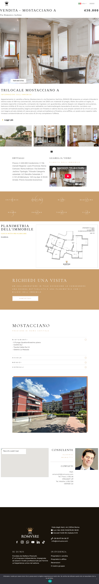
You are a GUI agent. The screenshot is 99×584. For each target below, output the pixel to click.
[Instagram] (22, 542)
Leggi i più (8, 120)
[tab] (49, 339)
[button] (49, 120)
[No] (97, 579)
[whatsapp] (27, 542)
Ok (50, 581)
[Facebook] (17, 542)
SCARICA (4, 237)
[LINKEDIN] (38, 542)
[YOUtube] (32, 542)
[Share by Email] (51, 151)
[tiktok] (43, 542)
